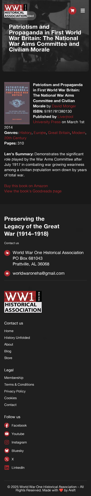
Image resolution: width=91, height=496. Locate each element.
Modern (78, 132)
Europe (40, 132)
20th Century (15, 137)
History (25, 132)
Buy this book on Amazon (26, 185)
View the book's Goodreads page (33, 191)
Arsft (72, 490)
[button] (83, 11)
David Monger (64, 106)
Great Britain (59, 132)
